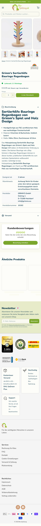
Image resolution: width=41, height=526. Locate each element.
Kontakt (5, 455)
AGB (3, 489)
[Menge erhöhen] (13, 95)
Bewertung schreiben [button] (20, 243)
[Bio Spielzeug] (20, 7)
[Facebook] (23, 507)
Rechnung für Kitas (9, 448)
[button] (27, 95)
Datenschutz (6, 485)
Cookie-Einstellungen (10, 458)
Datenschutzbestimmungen (17, 325)
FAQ (3, 452)
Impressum (6, 482)
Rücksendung (7, 465)
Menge (4, 91)
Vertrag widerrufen (9, 496)
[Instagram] (18, 507)
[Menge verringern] (4, 95)
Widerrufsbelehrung (9, 492)
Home (3, 61)
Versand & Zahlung (9, 462)
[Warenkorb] (37, 8)
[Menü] (4, 8)
